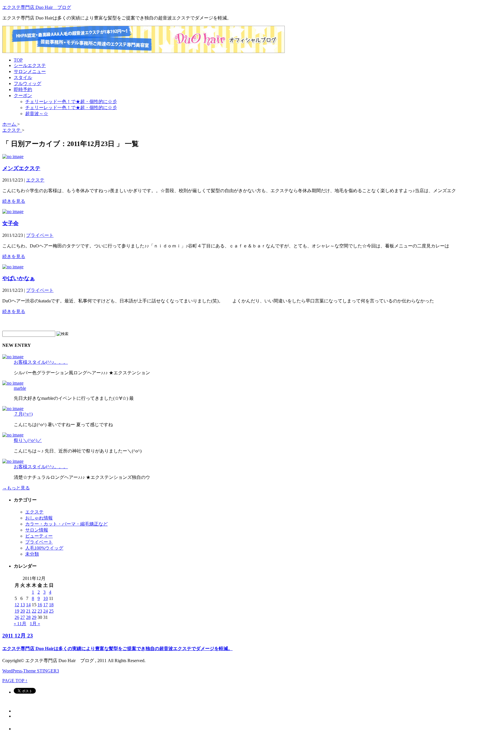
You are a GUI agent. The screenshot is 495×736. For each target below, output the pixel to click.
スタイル (23, 77)
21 (28, 611)
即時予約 (23, 89)
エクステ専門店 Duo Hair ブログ (36, 7)
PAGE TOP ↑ (15, 680)
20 (22, 611)
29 (34, 617)
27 (22, 617)
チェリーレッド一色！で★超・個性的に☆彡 (71, 101)
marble (20, 388)
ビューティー (39, 536)
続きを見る (13, 201)
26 (17, 617)
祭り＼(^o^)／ (28, 440)
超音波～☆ (36, 113)
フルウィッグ (27, 83)
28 (28, 617)
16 (40, 604)
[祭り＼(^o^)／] (12, 434)
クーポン (23, 95)
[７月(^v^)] (12, 408)
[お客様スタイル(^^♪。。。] (12, 356)
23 (40, 611)
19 (17, 611)
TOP (18, 60)
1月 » (35, 623)
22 (34, 611)
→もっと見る (16, 487)
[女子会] (12, 211)
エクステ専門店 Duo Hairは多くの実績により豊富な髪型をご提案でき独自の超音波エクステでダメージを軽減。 (117, 648)
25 (51, 611)
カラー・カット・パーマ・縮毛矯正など (66, 524)
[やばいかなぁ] (12, 266)
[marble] (12, 383)
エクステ (35, 180)
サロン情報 (36, 530)
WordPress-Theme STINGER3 (30, 670)
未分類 (32, 554)
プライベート (40, 235)
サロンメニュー (30, 71)
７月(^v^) (23, 414)
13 (22, 604)
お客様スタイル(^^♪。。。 (41, 362)
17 (45, 604)
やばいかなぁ (18, 278)
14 (28, 604)
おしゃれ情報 (39, 517)
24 (45, 611)
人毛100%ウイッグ (44, 548)
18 (51, 604)
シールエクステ (30, 65)
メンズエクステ (21, 168)
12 (17, 604)
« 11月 (20, 623)
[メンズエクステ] (12, 156)
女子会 (10, 223)
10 (45, 598)
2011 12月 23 (17, 636)
